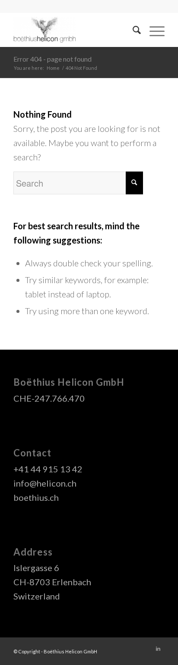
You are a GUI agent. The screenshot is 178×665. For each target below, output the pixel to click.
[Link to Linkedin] (158, 648)
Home (53, 68)
